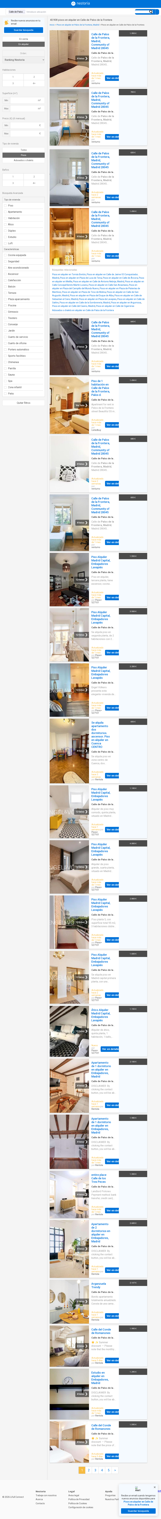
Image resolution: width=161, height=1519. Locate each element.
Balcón (11, 286)
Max (6, 108)
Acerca (39, 1499)
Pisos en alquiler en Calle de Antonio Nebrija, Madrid (98, 281)
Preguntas (110, 1495)
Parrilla (12, 368)
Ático (11, 224)
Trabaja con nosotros (46, 1495)
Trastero (12, 318)
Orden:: (23, 53)
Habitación (14, 218)
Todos (24, 150)
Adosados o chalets (23, 160)
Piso (10, 205)
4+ (34, 83)
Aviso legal (73, 1495)
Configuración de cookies (80, 1507)
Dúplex (12, 230)
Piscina (12, 305)
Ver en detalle (115, 78)
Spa (10, 381)
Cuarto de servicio (18, 336)
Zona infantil (15, 387)
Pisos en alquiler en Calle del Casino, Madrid (73, 306)
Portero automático (18, 349)
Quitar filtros (23, 402)
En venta (23, 39)
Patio (11, 393)
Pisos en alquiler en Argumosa (126, 302)
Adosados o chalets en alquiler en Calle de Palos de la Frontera (83, 310)
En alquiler (24, 44)
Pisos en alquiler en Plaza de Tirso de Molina (84, 292)
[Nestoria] (80, 4)
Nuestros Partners (114, 1499)
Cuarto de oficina (17, 343)
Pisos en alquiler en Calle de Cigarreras (115, 306)
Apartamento (15, 211)
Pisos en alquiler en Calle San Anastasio (108, 285)
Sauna (11, 374)
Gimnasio (13, 311)
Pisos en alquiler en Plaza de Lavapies (97, 299)
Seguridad (13, 261)
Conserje (13, 324)
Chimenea (13, 362)
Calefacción (14, 280)
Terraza (12, 292)
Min (6, 100)
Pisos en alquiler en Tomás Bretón (69, 274)
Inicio (52, 25)
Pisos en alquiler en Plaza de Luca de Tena (81, 278)
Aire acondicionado (18, 267)
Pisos (23, 155)
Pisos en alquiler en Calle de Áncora (120, 278)
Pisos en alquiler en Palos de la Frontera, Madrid (78, 25)
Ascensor (13, 274)
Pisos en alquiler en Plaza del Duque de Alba (92, 295)
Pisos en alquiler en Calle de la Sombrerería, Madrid (85, 302)
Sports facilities (17, 355)
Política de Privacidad (78, 1499)
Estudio (12, 237)
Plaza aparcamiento (19, 299)
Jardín (11, 330)
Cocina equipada (17, 255)
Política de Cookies (77, 1503)
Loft (10, 243)
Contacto (40, 1503)
